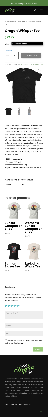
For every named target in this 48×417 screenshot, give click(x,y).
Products (36, 64)
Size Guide (9, 51)
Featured (13, 21)
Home (7, 21)
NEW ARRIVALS (23, 21)
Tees (41, 64)
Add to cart (31, 55)
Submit (38, 349)
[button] (40, 70)
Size (7, 44)
